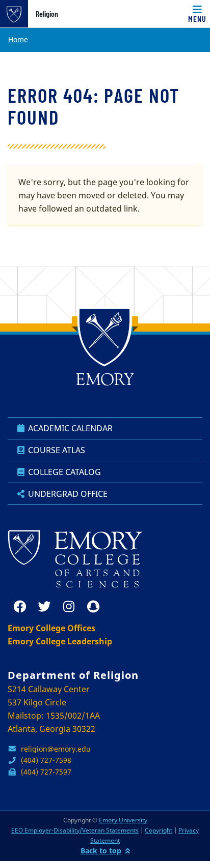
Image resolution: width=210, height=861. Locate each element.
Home (18, 39)
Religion (47, 14)
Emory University (123, 820)
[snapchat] (93, 606)
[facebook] (20, 606)
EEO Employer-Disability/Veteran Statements (75, 830)
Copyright (158, 830)
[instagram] (69, 606)
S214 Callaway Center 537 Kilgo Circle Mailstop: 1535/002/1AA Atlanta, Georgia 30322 (54, 709)
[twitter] (44, 606)
